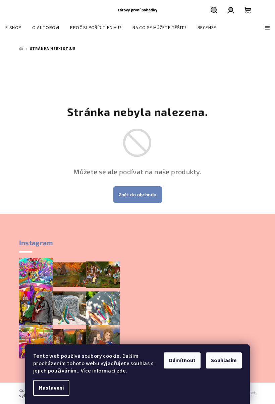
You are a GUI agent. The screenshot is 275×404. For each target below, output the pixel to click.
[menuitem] (13, 28)
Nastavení (51, 388)
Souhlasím (224, 360)
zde (121, 371)
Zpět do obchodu (138, 194)
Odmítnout (182, 360)
